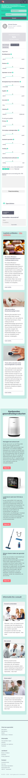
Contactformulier (5, 762)
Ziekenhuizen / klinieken (7, 734)
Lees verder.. (8, 287)
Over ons (3, 764)
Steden (3, 733)
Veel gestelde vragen (6, 740)
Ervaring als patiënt (7, 118)
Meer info (6, 468)
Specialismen (4, 731)
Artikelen (3, 742)
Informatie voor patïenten (7, 744)
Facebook (3, 746)
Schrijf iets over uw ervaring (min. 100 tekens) (12, 174)
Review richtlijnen (5, 752)
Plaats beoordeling (13, 191)
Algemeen (5, 51)
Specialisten (4, 729)
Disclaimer (3, 754)
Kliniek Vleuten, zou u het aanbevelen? (12, 167)
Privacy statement (5, 756)
